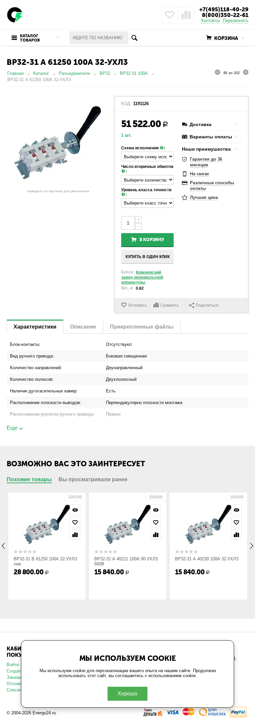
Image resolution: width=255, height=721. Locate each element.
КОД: (126, 103)
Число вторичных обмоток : (147, 169)
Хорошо (127, 693)
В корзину (151, 239)
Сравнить (169, 305)
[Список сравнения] (186, 15)
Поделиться (207, 305)
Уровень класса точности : (146, 192)
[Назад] (217, 73)
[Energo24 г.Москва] (15, 14)
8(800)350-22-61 (225, 15)
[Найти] (134, 37)
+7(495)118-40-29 (223, 9)
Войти (13, 664)
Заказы (14, 677)
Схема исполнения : (143, 148)
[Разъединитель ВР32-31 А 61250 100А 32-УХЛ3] (58, 139)
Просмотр (75, 510)
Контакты (210, 20)
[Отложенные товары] (169, 15)
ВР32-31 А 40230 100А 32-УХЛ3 (206, 558)
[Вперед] (245, 73)
